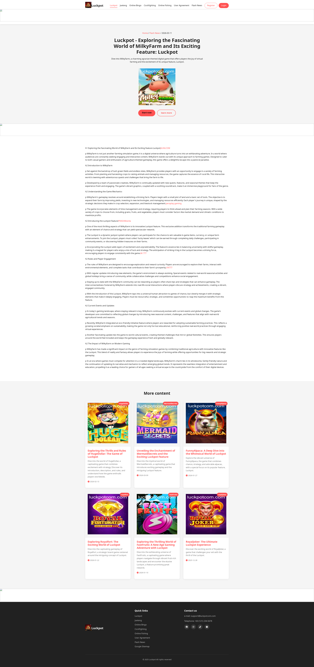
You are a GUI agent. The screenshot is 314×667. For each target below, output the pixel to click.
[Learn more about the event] (157, 20)
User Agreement (181, 5)
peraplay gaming (174, 203)
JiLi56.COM (165, 148)
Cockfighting (150, 5)
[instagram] (193, 626)
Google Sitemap (142, 646)
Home (145, 33)
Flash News (197, 5)
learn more (166, 112)
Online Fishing (164, 5)
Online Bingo (135, 5)
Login (223, 5)
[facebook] (186, 626)
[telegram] (206, 626)
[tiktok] (200, 626)
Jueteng (123, 5)
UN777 (169, 267)
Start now (147, 112)
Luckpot (113, 5)
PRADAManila (124, 221)
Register (211, 5)
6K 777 (143, 253)
